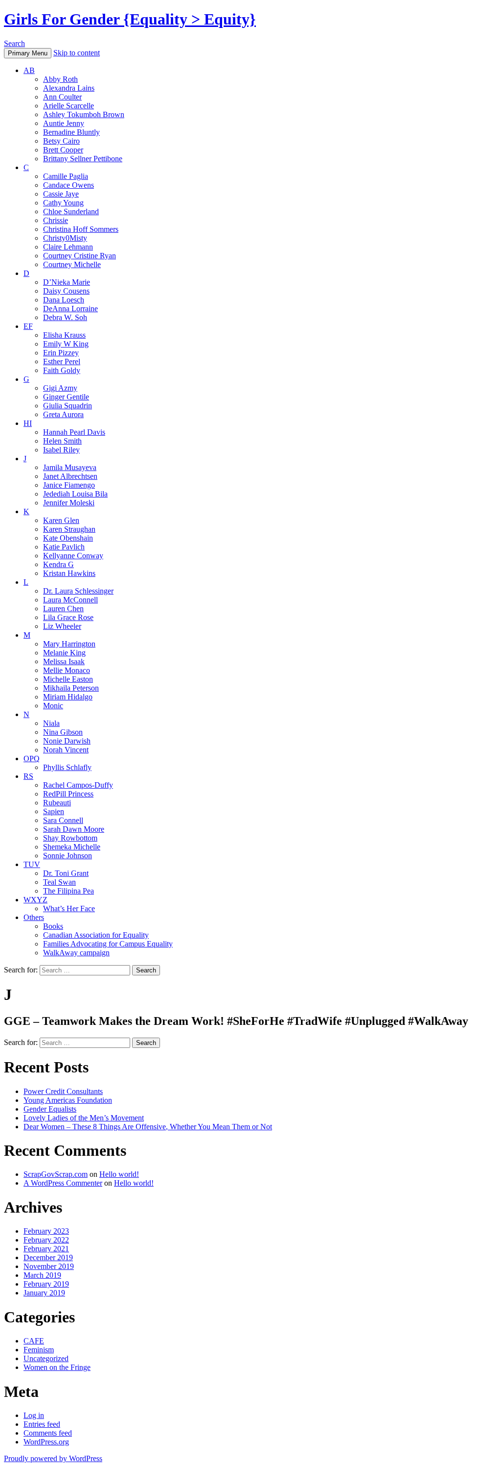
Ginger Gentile (66, 397)
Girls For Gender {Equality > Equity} (130, 19)
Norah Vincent (66, 750)
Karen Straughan (69, 529)
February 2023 (46, 1231)
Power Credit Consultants (63, 1091)
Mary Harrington (69, 644)
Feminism (38, 1349)
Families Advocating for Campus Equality (108, 944)
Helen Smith (62, 441)
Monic (53, 705)
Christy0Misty (65, 238)
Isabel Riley (61, 450)
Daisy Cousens (66, 291)
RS (28, 776)
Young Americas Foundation (67, 1100)
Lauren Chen (63, 608)
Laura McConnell (70, 600)
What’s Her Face (69, 908)
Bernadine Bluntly (71, 132)
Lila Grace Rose (68, 617)
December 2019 (48, 1257)
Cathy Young (63, 203)
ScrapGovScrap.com (55, 1174)
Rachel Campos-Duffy (78, 785)
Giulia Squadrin (67, 405)
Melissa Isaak (64, 661)
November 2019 (48, 1266)
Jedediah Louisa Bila (75, 494)
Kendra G (58, 564)
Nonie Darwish (67, 741)
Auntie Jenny (63, 123)
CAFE (33, 1341)
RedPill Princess (68, 794)
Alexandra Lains (68, 88)
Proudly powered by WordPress (53, 1458)
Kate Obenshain (68, 538)
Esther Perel (61, 361)
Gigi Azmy (60, 388)
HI (27, 423)
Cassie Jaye (61, 194)
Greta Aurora (63, 414)
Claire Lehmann (68, 247)
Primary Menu (27, 53)
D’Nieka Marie (66, 282)
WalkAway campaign (76, 952)
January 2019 (44, 1293)
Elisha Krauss (64, 335)
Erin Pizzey (61, 352)
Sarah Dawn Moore (73, 829)
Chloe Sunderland (71, 211)
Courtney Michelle (72, 264)
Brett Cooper (63, 150)
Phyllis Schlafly (67, 767)
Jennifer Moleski (68, 502)
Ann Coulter (62, 97)
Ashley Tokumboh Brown (83, 114)
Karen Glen (61, 520)
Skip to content (76, 53)
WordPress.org (46, 1442)
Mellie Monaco (66, 670)
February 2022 (46, 1240)
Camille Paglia (65, 176)
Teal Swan (59, 882)
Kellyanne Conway (73, 555)
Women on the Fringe (57, 1367)
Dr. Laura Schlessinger (78, 591)
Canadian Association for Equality (96, 935)
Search (14, 43)
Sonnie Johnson (67, 855)
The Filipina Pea (68, 891)
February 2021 (46, 1248)
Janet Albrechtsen (70, 476)
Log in (33, 1415)
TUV (31, 864)
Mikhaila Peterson (71, 688)
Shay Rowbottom (70, 838)
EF (28, 326)
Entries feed (41, 1424)
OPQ (31, 758)
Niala (51, 723)
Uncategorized (45, 1358)
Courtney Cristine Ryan (79, 255)
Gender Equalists (49, 1109)
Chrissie (55, 220)
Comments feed (47, 1433)
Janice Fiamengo (69, 485)
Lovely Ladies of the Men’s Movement (83, 1118)
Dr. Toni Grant (66, 873)
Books (53, 926)
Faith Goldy (61, 370)
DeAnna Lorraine (70, 308)
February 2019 (46, 1284)
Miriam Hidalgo (67, 697)
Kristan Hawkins (69, 573)
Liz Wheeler (62, 626)
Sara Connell (63, 820)
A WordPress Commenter (62, 1183)
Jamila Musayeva (69, 467)
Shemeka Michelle (71, 847)
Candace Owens (68, 185)
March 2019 (42, 1275)
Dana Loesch (63, 300)
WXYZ (35, 899)
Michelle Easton (68, 679)
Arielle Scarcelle (68, 105)
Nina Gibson (63, 732)
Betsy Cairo (61, 141)
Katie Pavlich (64, 547)
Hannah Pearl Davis (74, 432)
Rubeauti (57, 802)
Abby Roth (60, 79)
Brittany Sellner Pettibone (82, 158)
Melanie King (64, 652)
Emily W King (66, 344)
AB (29, 70)
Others (33, 917)
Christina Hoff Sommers (80, 229)
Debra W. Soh (65, 317)
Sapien (53, 811)
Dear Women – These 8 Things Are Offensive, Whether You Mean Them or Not (147, 1126)
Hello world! (119, 1174)
